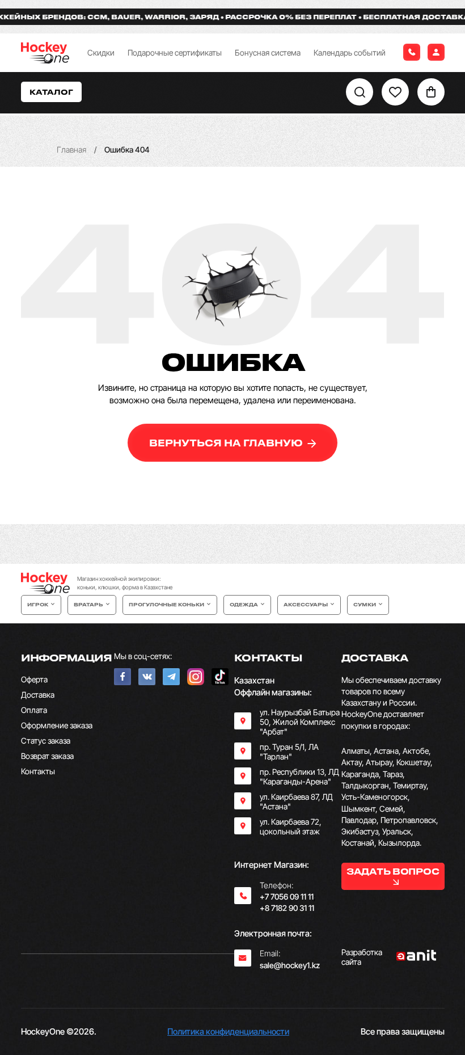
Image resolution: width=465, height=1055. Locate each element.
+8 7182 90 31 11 (287, 908)
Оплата (34, 710)
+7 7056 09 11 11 (287, 896)
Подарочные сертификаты (175, 52)
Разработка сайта (361, 957)
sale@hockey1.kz (290, 965)
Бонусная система (268, 52)
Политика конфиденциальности (228, 1031)
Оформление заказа (56, 725)
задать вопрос (392, 871)
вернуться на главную (227, 442)
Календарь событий (350, 52)
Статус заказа (45, 740)
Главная (71, 149)
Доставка (37, 694)
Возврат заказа (47, 756)
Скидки (101, 52)
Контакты (38, 771)
